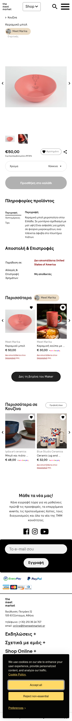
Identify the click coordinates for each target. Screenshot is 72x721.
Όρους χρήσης (49, 378)
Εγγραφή (36, 366)
